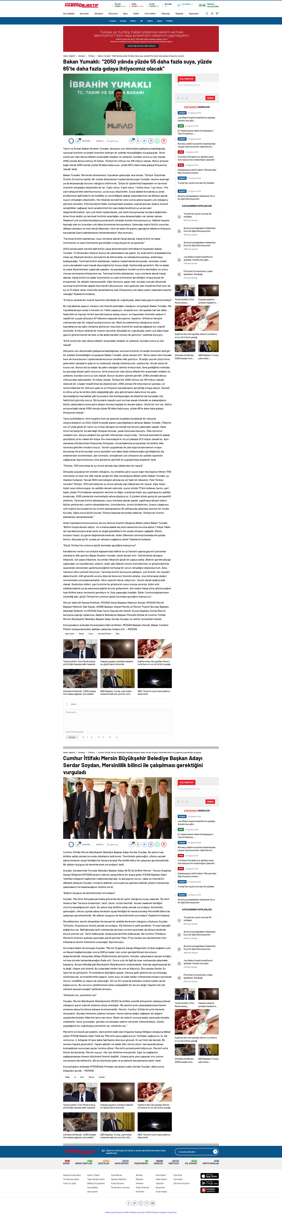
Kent (82, 1077)
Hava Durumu (122, 1162)
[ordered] (99, 737)
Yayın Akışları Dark (96, 1179)
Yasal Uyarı (172, 1212)
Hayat (159, 21)
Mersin (91, 1077)
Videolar (165, 13)
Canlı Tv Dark (93, 1175)
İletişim (119, 1212)
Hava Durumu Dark (72, 1175)
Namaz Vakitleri (83, 1162)
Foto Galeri (150, 13)
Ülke (117, 633)
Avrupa (123, 21)
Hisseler (158, 1162)
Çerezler (141, 1212)
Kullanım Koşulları (159, 1212)
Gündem (98, 13)
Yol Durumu (191, 1162)
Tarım (90, 633)
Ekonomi (113, 13)
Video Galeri (161, 1179)
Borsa (66, 1162)
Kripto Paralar (211, 1162)
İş (75, 1077)
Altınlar (139, 1175)
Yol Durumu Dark (71, 1179)
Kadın (136, 13)
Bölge (67, 1077)
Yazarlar (179, 13)
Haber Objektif (69, 56)
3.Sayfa (112, 21)
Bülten (133, 21)
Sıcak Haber (161, 1191)
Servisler (84, 13)
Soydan (102, 1077)
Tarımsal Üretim (104, 633)
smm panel (92, 1191)
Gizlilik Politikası (130, 1212)
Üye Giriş (178, 1175)
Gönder (72, 737)
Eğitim (150, 21)
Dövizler (139, 1179)
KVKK (148, 1212)
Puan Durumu (141, 1162)
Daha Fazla (69, 633)
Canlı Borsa (116, 1175)
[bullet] (103, 737)
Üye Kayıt (178, 1179)
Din (141, 21)
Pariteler (174, 1162)
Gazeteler (194, 13)
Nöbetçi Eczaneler (96, 1183)
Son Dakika (68, 13)
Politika (169, 21)
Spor (125, 13)
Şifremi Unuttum (181, 1183)
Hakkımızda (110, 1212)
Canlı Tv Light (69, 1183)
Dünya (81, 633)
